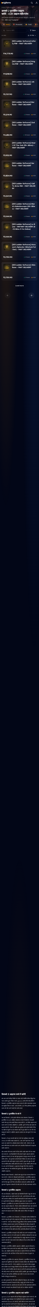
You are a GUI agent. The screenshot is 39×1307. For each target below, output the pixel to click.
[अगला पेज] (31, 295)
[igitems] (6, 2)
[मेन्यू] (36, 2)
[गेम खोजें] (31, 2)
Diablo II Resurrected (8, 7)
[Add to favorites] (9, 42)
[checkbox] (5, 46)
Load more (19, 286)
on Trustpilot (11, 20)
